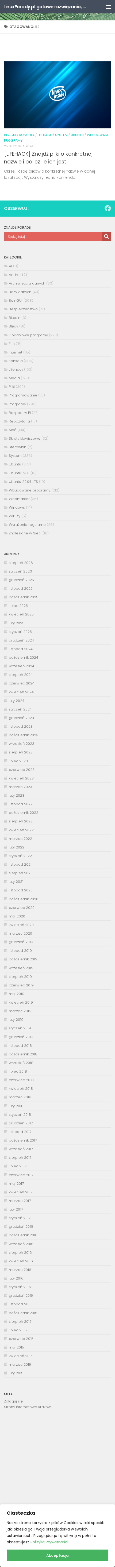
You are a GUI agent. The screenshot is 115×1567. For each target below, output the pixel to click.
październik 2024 (23, 657)
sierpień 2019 (20, 976)
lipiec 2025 (18, 605)
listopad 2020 (21, 890)
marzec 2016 (20, 1269)
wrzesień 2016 (21, 1244)
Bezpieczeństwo (23, 309)
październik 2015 (23, 1312)
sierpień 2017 (20, 1157)
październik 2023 (23, 735)
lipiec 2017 (17, 1166)
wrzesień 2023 (21, 743)
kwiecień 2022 (21, 830)
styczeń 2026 (20, 571)
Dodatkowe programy (28, 335)
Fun (12, 343)
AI (10, 266)
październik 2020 (23, 899)
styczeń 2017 (19, 1217)
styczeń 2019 (20, 1028)
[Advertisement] (57, 1460)
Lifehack (45, 135)
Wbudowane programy (29, 490)
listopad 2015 (20, 1304)
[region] (57, 1535)
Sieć (12, 429)
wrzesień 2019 (21, 968)
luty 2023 (16, 795)
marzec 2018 (20, 1097)
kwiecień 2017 (20, 1192)
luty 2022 (16, 847)
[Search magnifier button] (106, 236)
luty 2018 (16, 1106)
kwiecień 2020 (21, 924)
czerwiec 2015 (21, 1338)
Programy (17, 404)
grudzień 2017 (21, 1123)
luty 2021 (16, 881)
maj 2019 (16, 993)
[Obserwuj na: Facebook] (108, 208)
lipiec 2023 (18, 761)
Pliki (12, 386)
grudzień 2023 (21, 717)
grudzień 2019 (21, 942)
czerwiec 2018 (21, 1080)
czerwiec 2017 (21, 1175)
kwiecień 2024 (21, 692)
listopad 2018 (20, 1045)
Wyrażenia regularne (27, 524)
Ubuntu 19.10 (19, 473)
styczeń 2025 (20, 631)
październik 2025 (23, 597)
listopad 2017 (20, 1131)
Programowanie (23, 395)
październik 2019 (23, 959)
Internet (15, 352)
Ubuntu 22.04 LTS (23, 481)
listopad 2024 (21, 648)
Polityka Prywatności (49, 1542)
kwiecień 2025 (21, 614)
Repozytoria (19, 421)
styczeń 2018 (20, 1114)
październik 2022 (23, 812)
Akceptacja (57, 1555)
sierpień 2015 (20, 1321)
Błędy (13, 326)
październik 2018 (23, 1054)
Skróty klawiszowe (24, 438)
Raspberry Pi (20, 412)
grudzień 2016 (21, 1226)
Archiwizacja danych (27, 283)
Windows (17, 507)
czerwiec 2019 (21, 985)
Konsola (26, 135)
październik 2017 (23, 1140)
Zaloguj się (13, 1401)
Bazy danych (20, 291)
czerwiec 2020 (21, 907)
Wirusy (14, 516)
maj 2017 (16, 1183)
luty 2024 (16, 700)
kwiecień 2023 (21, 778)
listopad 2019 (20, 950)
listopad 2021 (20, 864)
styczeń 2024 (20, 709)
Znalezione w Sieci (25, 533)
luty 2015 (16, 1373)
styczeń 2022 (20, 855)
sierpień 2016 (20, 1252)
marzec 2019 (20, 1011)
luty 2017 (16, 1209)
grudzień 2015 (21, 1295)
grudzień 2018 (21, 1037)
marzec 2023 (20, 786)
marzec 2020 (20, 933)
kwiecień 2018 (21, 1088)
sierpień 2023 (21, 752)
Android (16, 274)
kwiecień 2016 (21, 1261)
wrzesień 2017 (21, 1148)
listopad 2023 (21, 726)
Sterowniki (17, 447)
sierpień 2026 (21, 562)
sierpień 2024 (21, 674)
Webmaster (19, 498)
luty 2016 (16, 1278)
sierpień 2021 (20, 873)
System (61, 135)
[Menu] (108, 6)
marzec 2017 (20, 1200)
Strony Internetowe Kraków (27, 1406)
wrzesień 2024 (21, 666)
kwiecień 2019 (21, 1002)
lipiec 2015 (18, 1330)
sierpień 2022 (21, 821)
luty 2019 (16, 1019)
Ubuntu (77, 135)
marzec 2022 (20, 838)
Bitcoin (14, 317)
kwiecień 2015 (21, 1355)
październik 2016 (23, 1235)
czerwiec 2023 (21, 769)
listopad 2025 (21, 588)
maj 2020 (17, 916)
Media (14, 378)
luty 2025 (16, 623)
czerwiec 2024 (21, 683)
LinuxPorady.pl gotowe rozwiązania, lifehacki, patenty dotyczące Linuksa (44, 6)
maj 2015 (16, 1347)
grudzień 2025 (21, 579)
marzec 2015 (20, 1364)
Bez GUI (10, 135)
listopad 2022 (21, 804)
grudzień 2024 (21, 640)
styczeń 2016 (20, 1286)
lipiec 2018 (18, 1071)
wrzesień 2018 (21, 1062)
